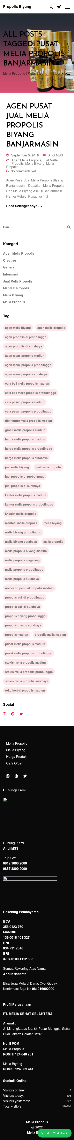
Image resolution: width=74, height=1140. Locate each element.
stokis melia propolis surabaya (26, 681)
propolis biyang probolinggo (25, 616)
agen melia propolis (51, 328)
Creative (9, 260)
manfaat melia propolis (21, 523)
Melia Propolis (14, 301)
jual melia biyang (17, 467)
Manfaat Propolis (16, 288)
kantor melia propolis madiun (25, 495)
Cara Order (14, 763)
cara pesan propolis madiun (24, 402)
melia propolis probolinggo (24, 569)
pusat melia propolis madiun (25, 644)
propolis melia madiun (50, 634)
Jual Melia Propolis (17, 281)
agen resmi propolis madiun (24, 355)
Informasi (10, 274)
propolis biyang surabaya (23, 625)
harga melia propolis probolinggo (28, 448)
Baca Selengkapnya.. (22, 205)
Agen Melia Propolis (26, 160)
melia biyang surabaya (21, 541)
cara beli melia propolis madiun (27, 383)
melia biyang (53, 523)
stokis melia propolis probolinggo (29, 672)
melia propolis (53, 541)
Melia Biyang (34, 163)
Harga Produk (16, 756)
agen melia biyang (18, 328)
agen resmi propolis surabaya (26, 374)
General (9, 267)
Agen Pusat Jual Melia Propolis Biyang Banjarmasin (32, 125)
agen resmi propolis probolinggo (28, 365)
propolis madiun (16, 634)
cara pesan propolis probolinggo (28, 411)
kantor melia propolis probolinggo (29, 504)
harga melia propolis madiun (25, 439)
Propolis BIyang (17, 6)
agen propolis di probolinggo (25, 337)
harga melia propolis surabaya (26, 458)
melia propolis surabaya (22, 579)
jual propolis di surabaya (22, 486)
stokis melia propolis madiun (25, 662)
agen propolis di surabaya (23, 346)
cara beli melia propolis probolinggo (30, 393)
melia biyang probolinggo (23, 532)
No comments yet (23, 171)
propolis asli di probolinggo (24, 597)
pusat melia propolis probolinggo (28, 653)
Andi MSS (55, 155)
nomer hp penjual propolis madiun (29, 588)
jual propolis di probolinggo (25, 476)
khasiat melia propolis (20, 514)
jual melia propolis (48, 467)
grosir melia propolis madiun (25, 430)
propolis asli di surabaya (22, 607)
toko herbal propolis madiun (25, 690)
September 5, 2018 (25, 155)
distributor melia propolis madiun (28, 421)
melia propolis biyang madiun (26, 551)
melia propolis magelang (22, 560)
